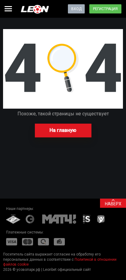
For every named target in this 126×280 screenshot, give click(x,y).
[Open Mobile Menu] (8, 8)
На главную (63, 130)
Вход (76, 9)
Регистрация (105, 9)
